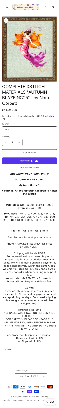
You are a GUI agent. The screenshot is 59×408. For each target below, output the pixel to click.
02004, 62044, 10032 (39, 205)
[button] (7, 7)
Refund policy (18, 400)
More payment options (29, 167)
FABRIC (5, 124)
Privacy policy (33, 400)
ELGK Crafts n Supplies (28, 397)
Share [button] (8, 349)
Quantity (6, 137)
